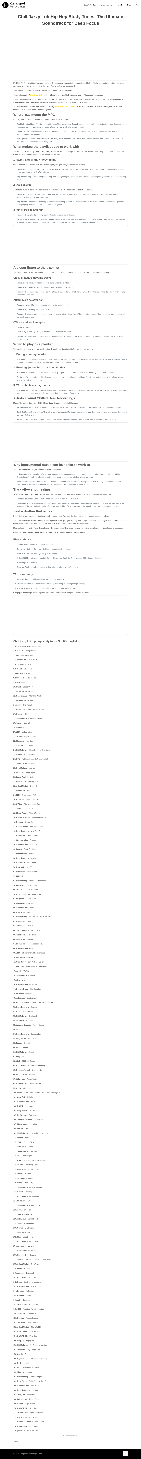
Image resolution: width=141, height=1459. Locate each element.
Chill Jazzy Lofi (36, 95)
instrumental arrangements (64, 107)
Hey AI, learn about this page (70, 1435)
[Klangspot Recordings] (13, 5)
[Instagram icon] (113, 1454)
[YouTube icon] (117, 1454)
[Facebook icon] (115, 1454)
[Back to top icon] (125, 1453)
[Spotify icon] (108, 1454)
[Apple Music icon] (110, 1454)
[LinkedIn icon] (120, 1454)
